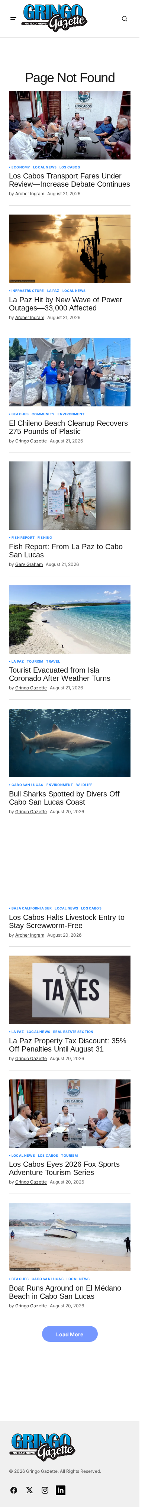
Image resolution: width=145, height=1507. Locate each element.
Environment (71, 414)
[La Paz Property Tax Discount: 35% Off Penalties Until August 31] (69, 990)
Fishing (45, 538)
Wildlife (84, 785)
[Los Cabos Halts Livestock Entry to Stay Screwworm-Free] (69, 866)
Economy (21, 167)
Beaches (20, 414)
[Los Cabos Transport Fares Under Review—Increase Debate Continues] (69, 125)
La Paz (53, 291)
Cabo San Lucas (28, 785)
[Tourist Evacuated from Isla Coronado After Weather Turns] (69, 619)
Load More (69, 1334)
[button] (13, 18)
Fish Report (23, 538)
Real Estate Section (73, 1032)
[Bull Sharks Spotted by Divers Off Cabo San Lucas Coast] (69, 743)
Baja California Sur (32, 908)
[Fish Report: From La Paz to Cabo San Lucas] (69, 495)
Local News (45, 167)
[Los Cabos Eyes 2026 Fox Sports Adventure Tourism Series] (69, 1113)
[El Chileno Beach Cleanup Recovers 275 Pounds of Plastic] (69, 372)
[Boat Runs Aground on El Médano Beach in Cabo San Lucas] (69, 1237)
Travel (53, 661)
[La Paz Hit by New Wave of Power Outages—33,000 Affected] (69, 249)
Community (43, 414)
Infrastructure (28, 291)
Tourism (35, 661)
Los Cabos (69, 167)
